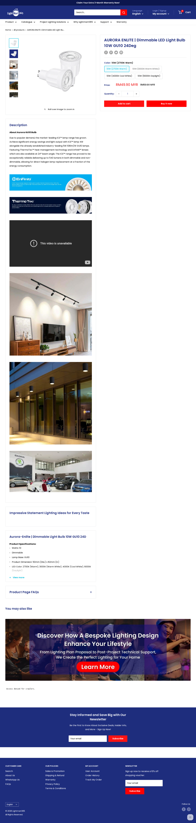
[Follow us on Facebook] (184, 809)
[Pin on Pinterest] (111, 52)
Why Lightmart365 (83, 21)
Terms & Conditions (55, 788)
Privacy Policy (52, 784)
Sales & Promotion (55, 771)
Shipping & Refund (54, 775)
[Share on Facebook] (106, 52)
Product (9, 21)
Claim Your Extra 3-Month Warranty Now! (98, 2)
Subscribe (117, 738)
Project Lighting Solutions (53, 21)
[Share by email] (121, 52)
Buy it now (166, 103)
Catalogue (26, 21)
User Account (92, 771)
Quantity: (109, 93)
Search (9, 771)
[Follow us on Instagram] (189, 809)
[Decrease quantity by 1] (119, 94)
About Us (10, 775)
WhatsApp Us (12, 779)
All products (19, 30)
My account (160, 13)
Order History (92, 775)
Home (8, 30)
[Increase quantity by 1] (136, 94)
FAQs (8, 784)
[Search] (123, 12)
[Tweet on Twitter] (116, 52)
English (10, 804)
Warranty (122, 21)
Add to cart (124, 103)
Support (104, 21)
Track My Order (93, 779)
